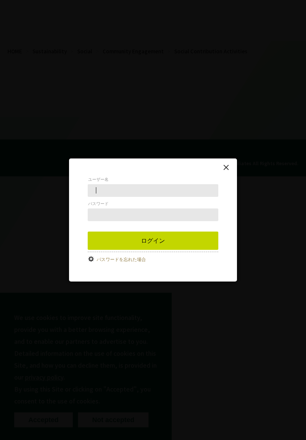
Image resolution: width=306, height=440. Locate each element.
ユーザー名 (98, 179)
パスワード (98, 203)
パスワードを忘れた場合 (121, 259)
